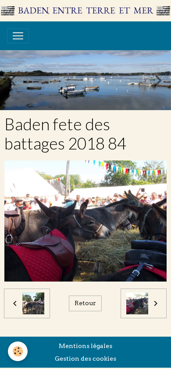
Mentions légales (85, 345)
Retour (85, 302)
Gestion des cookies (85, 358)
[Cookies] (18, 351)
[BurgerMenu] (18, 35)
